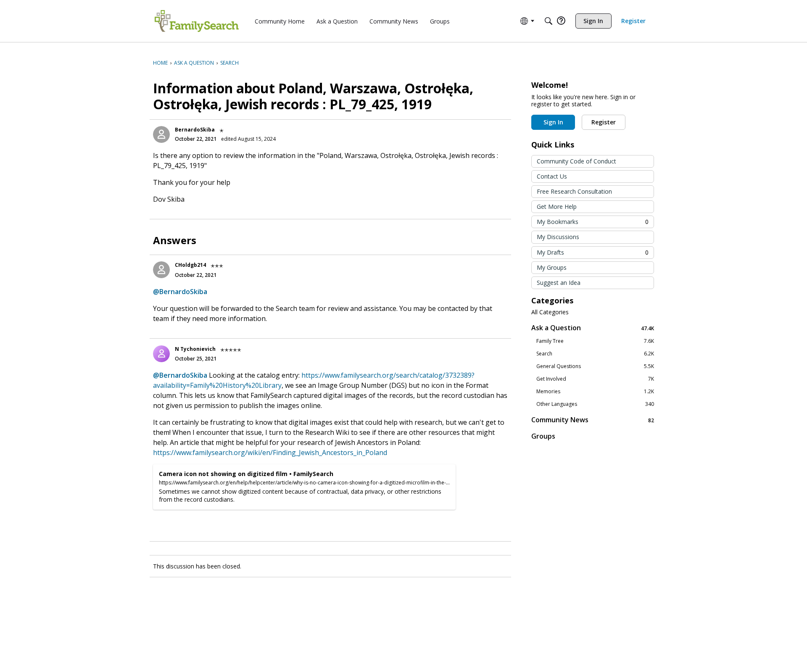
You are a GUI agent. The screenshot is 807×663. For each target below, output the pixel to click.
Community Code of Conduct (576, 161)
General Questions (595, 366)
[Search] (548, 21)
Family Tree (595, 341)
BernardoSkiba (195, 129)
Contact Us (552, 176)
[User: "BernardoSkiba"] (161, 134)
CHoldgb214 (190, 264)
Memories (595, 391)
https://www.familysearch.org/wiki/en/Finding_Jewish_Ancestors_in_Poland (270, 452)
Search (595, 354)
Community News (592, 420)
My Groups (552, 267)
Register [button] (603, 122)
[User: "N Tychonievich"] (161, 353)
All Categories (550, 312)
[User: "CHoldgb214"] (161, 269)
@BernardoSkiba (180, 291)
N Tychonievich (195, 349)
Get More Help (557, 206)
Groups (543, 436)
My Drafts (593, 252)
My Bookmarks (593, 222)
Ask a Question (592, 328)
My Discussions (558, 237)
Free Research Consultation (574, 191)
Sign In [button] (553, 122)
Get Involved (595, 379)
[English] (197, 21)
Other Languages (595, 404)
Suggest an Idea (558, 283)
